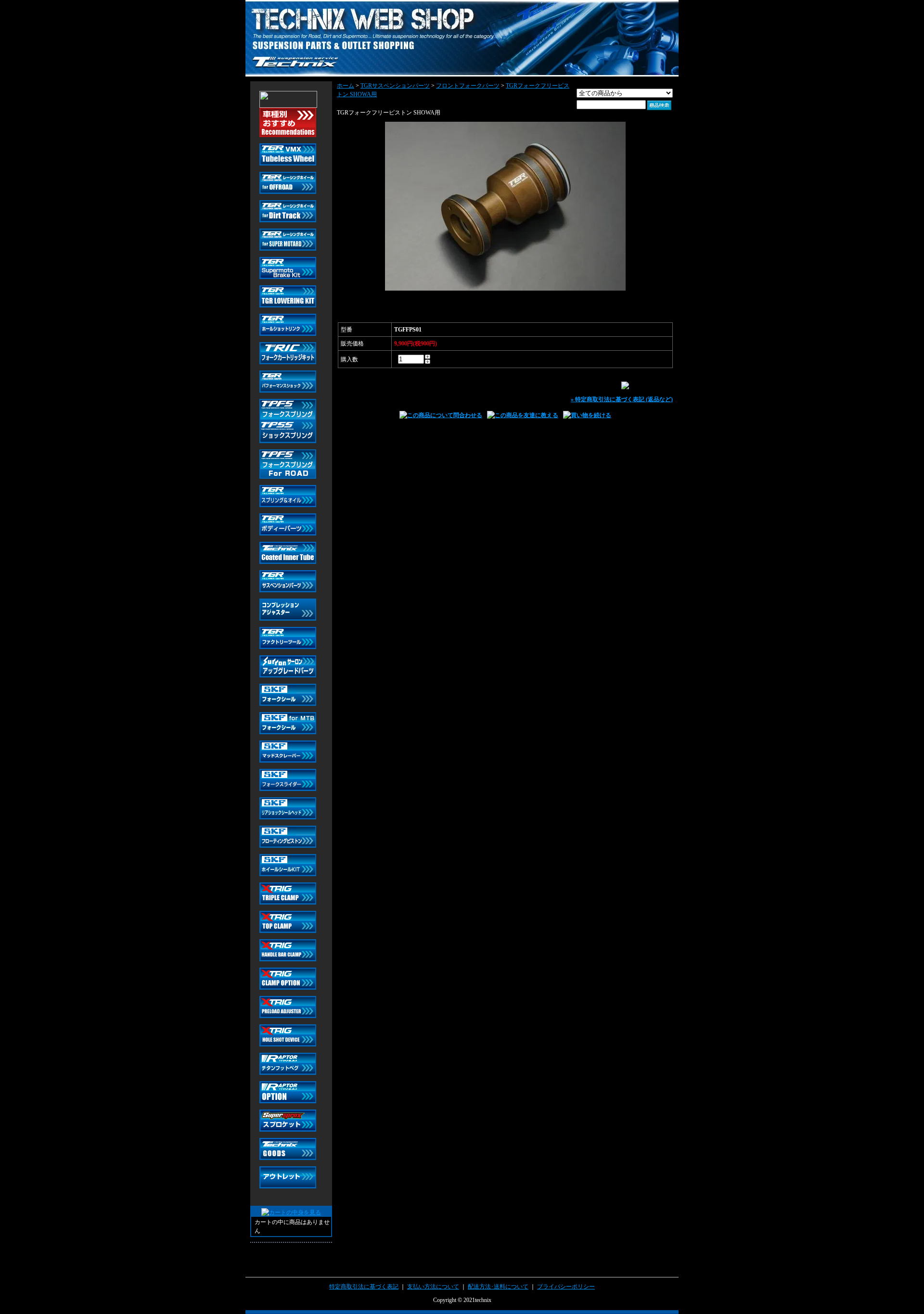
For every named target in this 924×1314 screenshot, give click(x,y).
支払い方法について (433, 1286)
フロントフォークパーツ (468, 85)
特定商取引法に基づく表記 (363, 1286)
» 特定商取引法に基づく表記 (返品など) (622, 399)
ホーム (345, 85)
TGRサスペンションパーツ (395, 85)
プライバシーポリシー (566, 1286)
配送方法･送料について (498, 1286)
